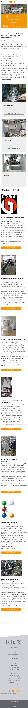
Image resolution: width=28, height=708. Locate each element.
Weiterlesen (11, 247)
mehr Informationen (14, 113)
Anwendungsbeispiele (14, 654)
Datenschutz (16, 704)
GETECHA (12, 2)
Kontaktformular (14, 685)
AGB (22, 704)
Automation (14, 650)
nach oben (13, 706)
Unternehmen (14, 658)
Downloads (14, 663)
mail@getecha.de (14, 682)
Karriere (14, 661)
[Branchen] (19, 642)
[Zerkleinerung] (8, 642)
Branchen (14, 652)
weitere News (5, 623)
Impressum (9, 704)
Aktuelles (14, 665)
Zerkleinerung (14, 647)
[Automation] (14, 642)
